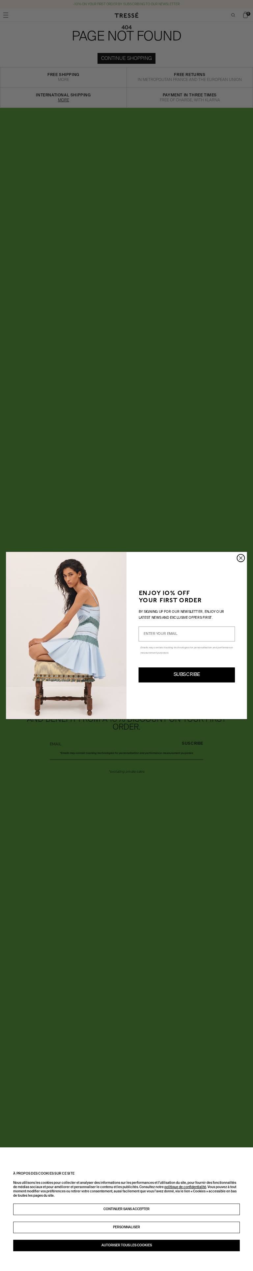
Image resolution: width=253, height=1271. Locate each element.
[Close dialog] (241, 558)
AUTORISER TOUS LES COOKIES (126, 1245)
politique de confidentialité (185, 1187)
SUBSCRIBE (187, 674)
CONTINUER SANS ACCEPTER (126, 1209)
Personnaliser (126, 1227)
